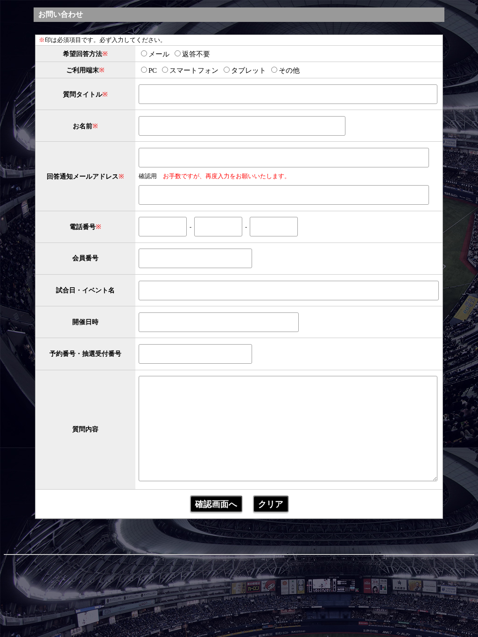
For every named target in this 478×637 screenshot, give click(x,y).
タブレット (248, 70)
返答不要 (196, 54)
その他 (289, 70)
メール (158, 54)
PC (152, 70)
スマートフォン (193, 70)
